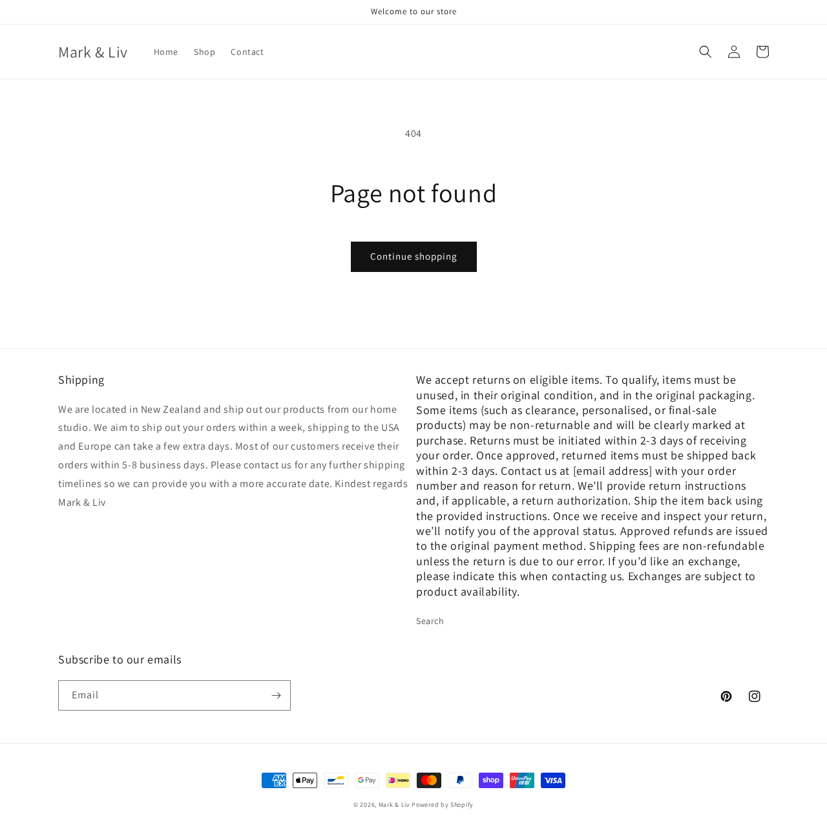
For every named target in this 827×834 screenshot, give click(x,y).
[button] (705, 51)
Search (430, 621)
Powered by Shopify (443, 804)
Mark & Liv (394, 804)
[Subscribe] (276, 695)
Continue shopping (413, 256)
